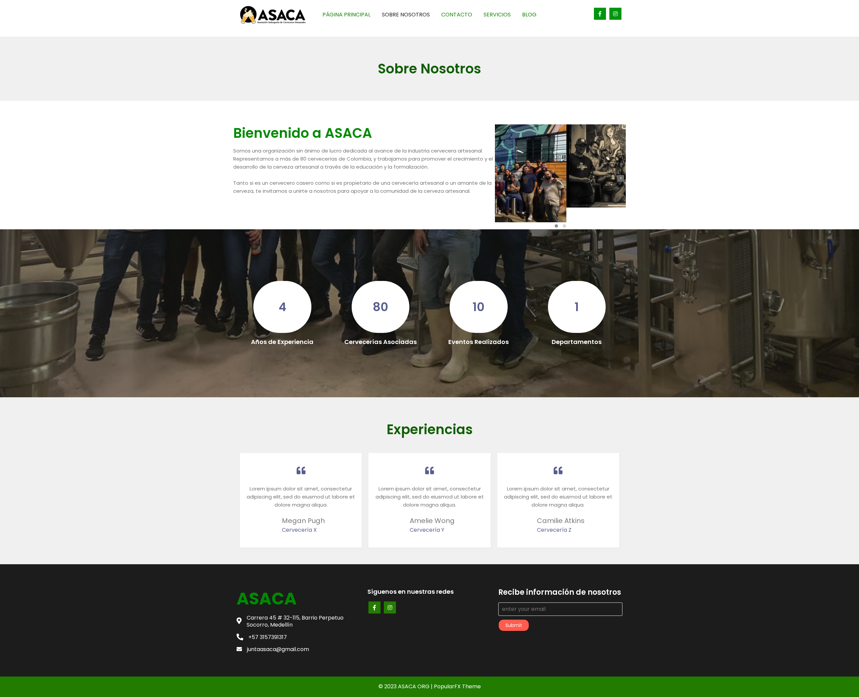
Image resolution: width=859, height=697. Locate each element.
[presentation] (500, 178)
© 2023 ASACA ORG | (406, 686)
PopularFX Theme (457, 686)
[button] (556, 226)
